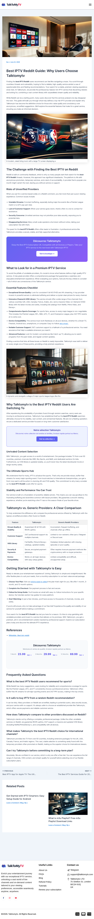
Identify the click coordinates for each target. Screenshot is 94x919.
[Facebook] (3, 898)
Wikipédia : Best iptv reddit (19, 635)
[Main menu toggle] (90, 4)
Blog (21, 803)
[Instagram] (9, 898)
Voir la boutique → (47, 254)
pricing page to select (39, 582)
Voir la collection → (47, 439)
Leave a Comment (12, 803)
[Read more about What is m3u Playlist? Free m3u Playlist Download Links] (68, 804)
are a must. (64, 324)
